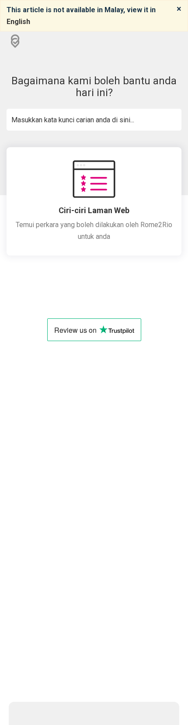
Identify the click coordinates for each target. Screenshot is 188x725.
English (18, 21)
